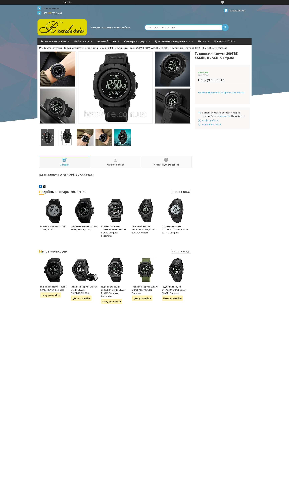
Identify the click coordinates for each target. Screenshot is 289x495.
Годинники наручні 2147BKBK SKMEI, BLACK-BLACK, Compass (144, 229)
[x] (44, 186)
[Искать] (225, 27)
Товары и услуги (53, 48)
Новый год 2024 (223, 41)
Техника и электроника (53, 41)
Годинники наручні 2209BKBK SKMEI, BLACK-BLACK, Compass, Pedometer (113, 291)
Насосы (202, 41)
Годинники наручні (74, 48)
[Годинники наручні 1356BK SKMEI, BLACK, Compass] (85, 210)
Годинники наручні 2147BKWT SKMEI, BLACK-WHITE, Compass (175, 229)
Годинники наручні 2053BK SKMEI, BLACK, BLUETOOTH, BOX (84, 289)
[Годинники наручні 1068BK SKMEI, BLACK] (54, 210)
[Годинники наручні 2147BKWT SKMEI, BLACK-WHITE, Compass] (176, 210)
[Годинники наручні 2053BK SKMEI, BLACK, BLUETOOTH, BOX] (85, 270)
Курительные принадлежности (172, 41)
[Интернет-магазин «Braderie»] (62, 27)
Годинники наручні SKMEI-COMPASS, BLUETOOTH (143, 48)
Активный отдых (106, 41)
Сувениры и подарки (135, 41)
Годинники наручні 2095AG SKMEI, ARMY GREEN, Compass (145, 289)
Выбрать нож (81, 41)
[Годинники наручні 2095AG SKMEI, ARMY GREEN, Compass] (146, 270)
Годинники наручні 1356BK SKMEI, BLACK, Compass (53, 288)
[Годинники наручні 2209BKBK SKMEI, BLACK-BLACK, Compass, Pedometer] (115, 210)
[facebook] (40, 186)
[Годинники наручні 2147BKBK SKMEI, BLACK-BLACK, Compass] (146, 210)
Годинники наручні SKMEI (100, 48)
